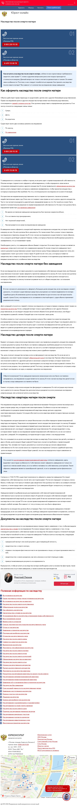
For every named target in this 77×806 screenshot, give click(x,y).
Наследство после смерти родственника (18, 604)
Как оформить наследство (13, 610)
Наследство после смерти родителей (17, 656)
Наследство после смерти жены (15, 639)
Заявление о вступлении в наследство (17, 691)
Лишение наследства (11, 697)
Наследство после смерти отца (15, 662)
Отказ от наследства (11, 627)
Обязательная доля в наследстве (15, 607)
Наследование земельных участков (16, 714)
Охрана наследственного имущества (17, 665)
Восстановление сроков (12, 619)
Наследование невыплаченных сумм (16, 720)
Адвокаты (21, 8)
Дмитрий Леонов (23, 577)
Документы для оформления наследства (18, 648)
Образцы (31, 8)
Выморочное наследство (12, 645)
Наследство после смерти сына (15, 708)
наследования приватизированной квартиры (30, 460)
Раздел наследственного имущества (16, 668)
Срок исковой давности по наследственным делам (22, 688)
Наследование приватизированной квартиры (20, 679)
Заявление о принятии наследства (16, 630)
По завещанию (10, 132)
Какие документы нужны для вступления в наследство (23, 598)
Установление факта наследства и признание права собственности (28, 616)
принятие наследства (9, 309)
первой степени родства (21, 103)
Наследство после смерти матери (15, 650)
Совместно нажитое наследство (15, 642)
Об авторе (64, 584)
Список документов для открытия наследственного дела (24, 624)
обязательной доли (36, 358)
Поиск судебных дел (53, 8)
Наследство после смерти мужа (15, 653)
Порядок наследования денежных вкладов (19, 711)
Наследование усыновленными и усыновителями (21, 703)
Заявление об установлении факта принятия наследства (24, 682)
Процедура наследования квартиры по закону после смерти (25, 674)
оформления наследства (65, 186)
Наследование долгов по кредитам (16, 717)
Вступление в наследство (12, 595)
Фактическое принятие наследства (16, 723)
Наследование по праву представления (18, 706)
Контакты (40, 8)
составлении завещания (26, 207)
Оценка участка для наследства (15, 694)
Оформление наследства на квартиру (17, 659)
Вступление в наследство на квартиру (17, 601)
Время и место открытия (12, 621)
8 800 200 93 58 (23, 745)
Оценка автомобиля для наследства (16, 700)
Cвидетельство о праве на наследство (17, 613)
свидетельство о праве (9, 529)
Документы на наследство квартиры (16, 671)
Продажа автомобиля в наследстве (16, 633)
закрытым (4, 248)
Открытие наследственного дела (15, 636)
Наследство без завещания (13, 685)
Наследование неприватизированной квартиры (21, 677)
